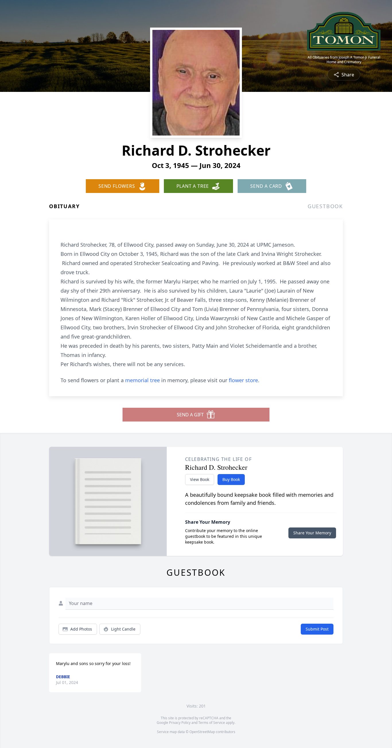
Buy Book (231, 479)
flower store (243, 380)
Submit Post (317, 629)
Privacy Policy (180, 722)
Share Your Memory (312, 533)
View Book (199, 479)
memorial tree (142, 380)
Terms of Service (211, 722)
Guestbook (325, 206)
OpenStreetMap (202, 731)
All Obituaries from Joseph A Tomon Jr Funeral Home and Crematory (344, 59)
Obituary (64, 206)
